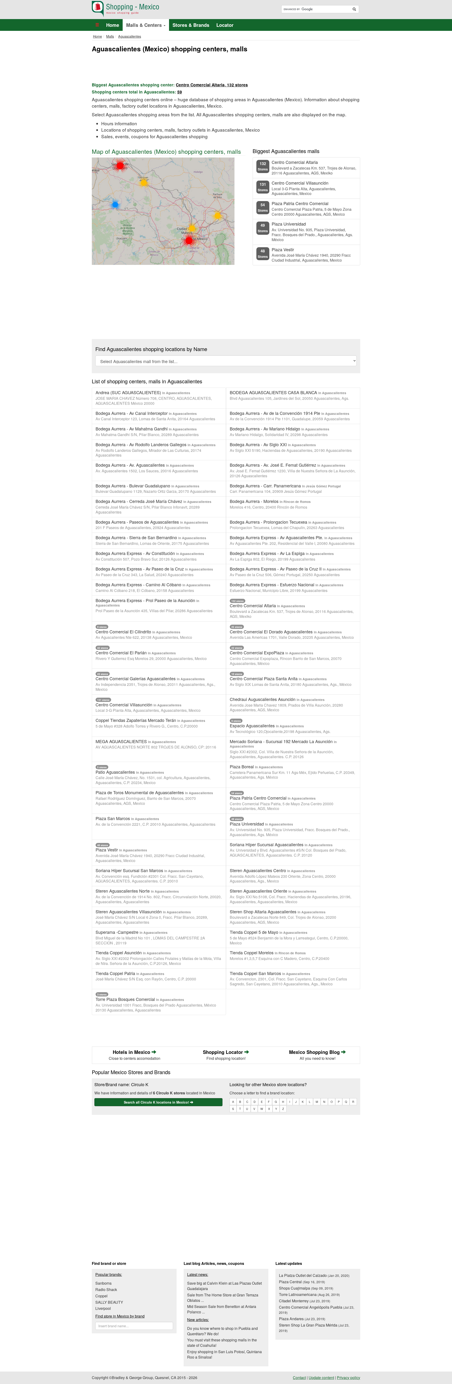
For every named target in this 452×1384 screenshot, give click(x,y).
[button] (97, 25)
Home (112, 24)
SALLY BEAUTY (109, 1302)
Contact (299, 1377)
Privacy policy (348, 1377)
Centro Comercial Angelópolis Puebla (316, 1309)
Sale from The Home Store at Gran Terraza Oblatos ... (222, 1297)
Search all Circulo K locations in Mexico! (157, 1102)
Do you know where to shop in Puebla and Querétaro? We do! (222, 1331)
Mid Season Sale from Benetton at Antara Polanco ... (221, 1309)
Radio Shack (106, 1289)
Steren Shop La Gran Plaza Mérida (314, 1327)
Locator (225, 24)
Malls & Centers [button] (144, 24)
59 (179, 92)
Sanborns (103, 1283)
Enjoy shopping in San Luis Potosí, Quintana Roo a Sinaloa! (224, 1354)
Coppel (101, 1296)
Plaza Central (302, 1281)
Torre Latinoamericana (309, 1294)
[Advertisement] (226, 66)
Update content (321, 1377)
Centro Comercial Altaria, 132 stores (212, 85)
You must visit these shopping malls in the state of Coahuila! (222, 1342)
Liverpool (103, 1308)
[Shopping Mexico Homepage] (157, 9)
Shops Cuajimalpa (306, 1288)
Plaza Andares (302, 1318)
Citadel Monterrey (304, 1300)
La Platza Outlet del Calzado (314, 1275)
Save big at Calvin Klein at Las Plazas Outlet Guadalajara (224, 1285)
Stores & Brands (191, 24)
